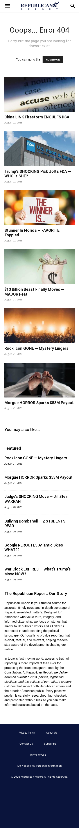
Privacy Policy (26, 732)
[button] (7, 6)
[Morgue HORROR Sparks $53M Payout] (39, 380)
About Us (51, 732)
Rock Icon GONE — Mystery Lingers (36, 348)
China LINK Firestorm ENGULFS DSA (36, 117)
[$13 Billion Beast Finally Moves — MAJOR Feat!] (39, 266)
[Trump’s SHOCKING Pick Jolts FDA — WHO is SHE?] (39, 148)
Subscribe (50, 743)
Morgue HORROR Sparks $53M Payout (39, 402)
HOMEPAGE (53, 59)
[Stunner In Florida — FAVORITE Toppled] (39, 207)
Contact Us (26, 743)
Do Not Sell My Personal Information (39, 765)
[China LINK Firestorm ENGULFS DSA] (39, 94)
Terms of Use (38, 754)
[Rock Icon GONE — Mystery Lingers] (39, 325)
